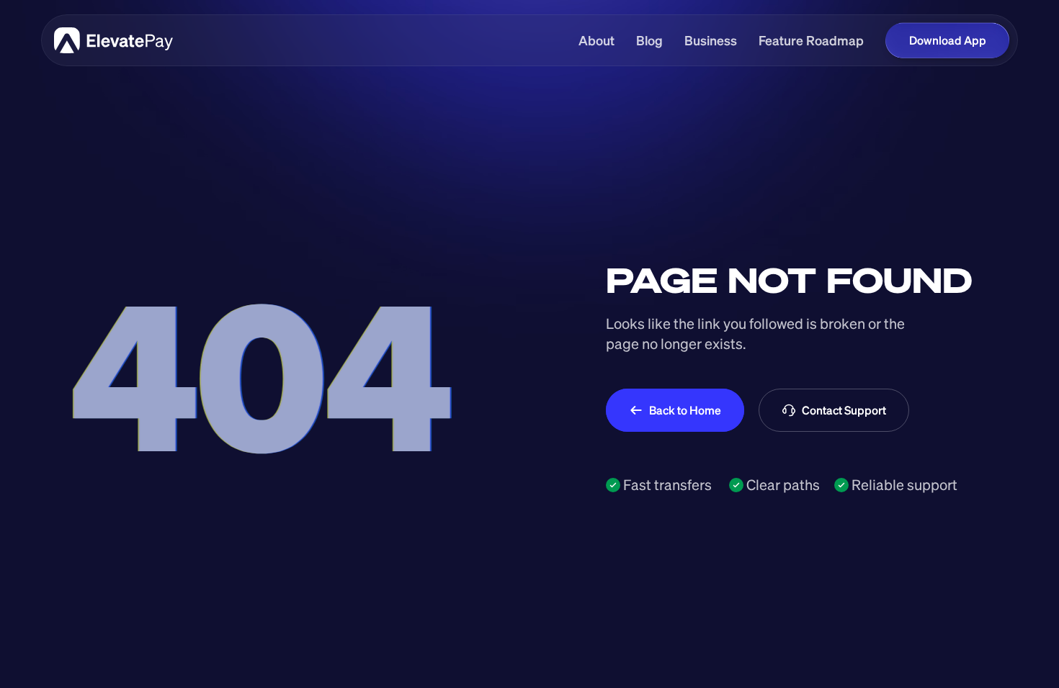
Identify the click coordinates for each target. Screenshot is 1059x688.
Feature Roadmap (811, 40)
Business (710, 40)
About (596, 40)
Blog (649, 40)
